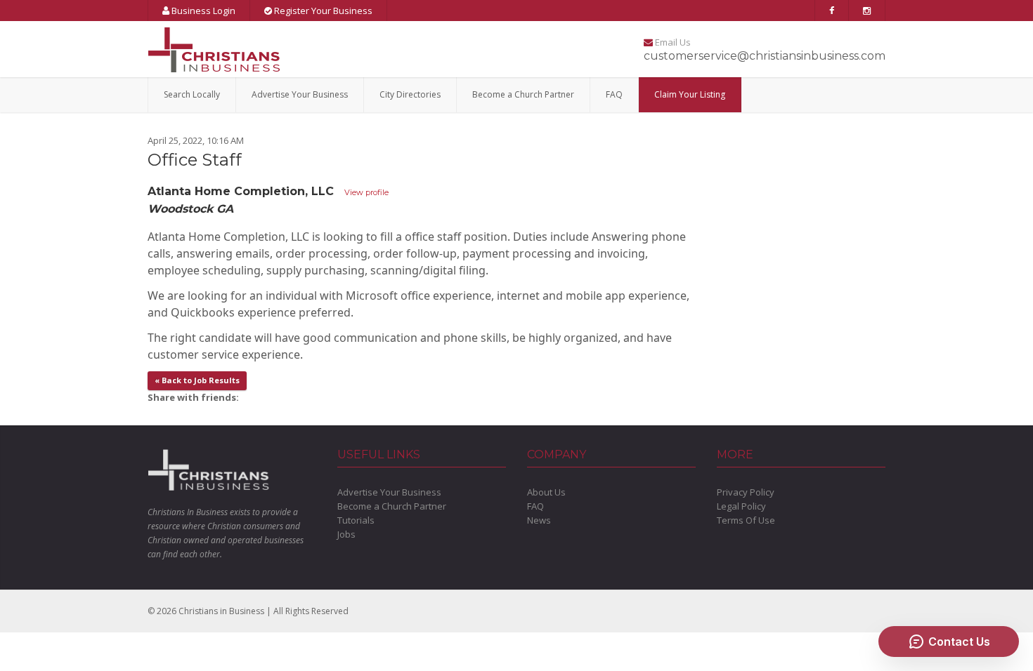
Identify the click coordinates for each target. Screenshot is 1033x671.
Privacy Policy (745, 492)
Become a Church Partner (523, 94)
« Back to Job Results (197, 380)
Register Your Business (322, 10)
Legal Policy (741, 506)
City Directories (410, 94)
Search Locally (192, 94)
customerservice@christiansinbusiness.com (764, 55)
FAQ (614, 94)
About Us (546, 492)
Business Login (202, 10)
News (539, 520)
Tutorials (356, 520)
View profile (366, 192)
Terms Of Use (746, 520)
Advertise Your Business (300, 94)
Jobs (346, 534)
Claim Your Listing (689, 94)
